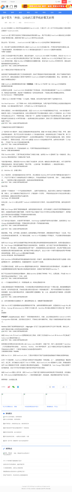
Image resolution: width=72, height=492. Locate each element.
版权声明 (43, 488)
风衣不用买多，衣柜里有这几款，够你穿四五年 (16, 423)
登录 (64, 1)
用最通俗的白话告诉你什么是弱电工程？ (14, 471)
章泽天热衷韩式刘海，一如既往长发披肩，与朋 (16, 436)
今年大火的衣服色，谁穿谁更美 (11, 419)
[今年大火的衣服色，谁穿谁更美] (36, 417)
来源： (20, 22)
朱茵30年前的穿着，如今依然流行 (12, 432)
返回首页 (3, 1)
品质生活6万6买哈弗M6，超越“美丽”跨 (13, 464)
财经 (6, 22)
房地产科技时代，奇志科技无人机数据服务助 (15, 475)
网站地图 (48, 488)
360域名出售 (13, 379)
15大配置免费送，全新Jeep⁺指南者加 (13, 468)
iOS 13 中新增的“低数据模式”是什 (12, 460)
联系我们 (33, 488)
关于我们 (29, 488)
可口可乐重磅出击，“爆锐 (10, 406)
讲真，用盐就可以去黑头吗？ (22, 453)
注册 (69, 1)
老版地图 (38, 488)
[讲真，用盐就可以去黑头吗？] (8, 455)
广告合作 (12, 1)
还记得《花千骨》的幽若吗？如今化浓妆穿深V (16, 440)
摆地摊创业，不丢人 (52, 406)
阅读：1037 (12, 22)
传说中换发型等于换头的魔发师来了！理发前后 (16, 428)
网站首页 (24, 488)
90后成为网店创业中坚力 (31, 406)
